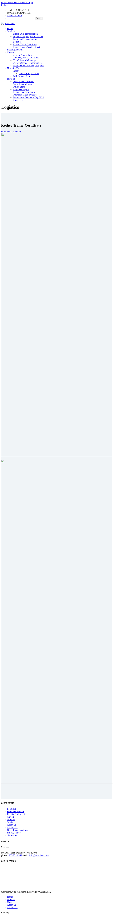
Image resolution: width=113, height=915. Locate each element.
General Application (22, 55)
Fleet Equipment (14, 49)
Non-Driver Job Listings (24, 60)
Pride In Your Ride (21, 76)
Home (10, 28)
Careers (10, 52)
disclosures (12, 835)
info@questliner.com (39, 855)
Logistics (17, 41)
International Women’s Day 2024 (28, 97)
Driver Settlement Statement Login (17, 2)
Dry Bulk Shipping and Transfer (28, 36)
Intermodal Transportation (25, 39)
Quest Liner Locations (23, 81)
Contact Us (18, 100)
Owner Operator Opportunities (27, 63)
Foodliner (11, 809)
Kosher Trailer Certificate (24, 44)
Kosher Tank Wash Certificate (27, 47)
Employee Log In (21, 89)
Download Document (11, 131)
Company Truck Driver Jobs (26, 57)
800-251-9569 (15, 855)
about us (11, 79)
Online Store (19, 86)
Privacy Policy (14, 832)
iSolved (4, 5)
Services (11, 31)
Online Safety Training (29, 73)
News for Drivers (15, 68)
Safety (16, 71)
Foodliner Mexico (15, 811)
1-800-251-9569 (14, 15)
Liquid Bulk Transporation (25, 34)
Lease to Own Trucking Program (28, 65)
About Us (11, 824)
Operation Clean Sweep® (25, 94)
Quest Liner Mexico (22, 84)
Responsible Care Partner (24, 92)
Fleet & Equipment (16, 814)
